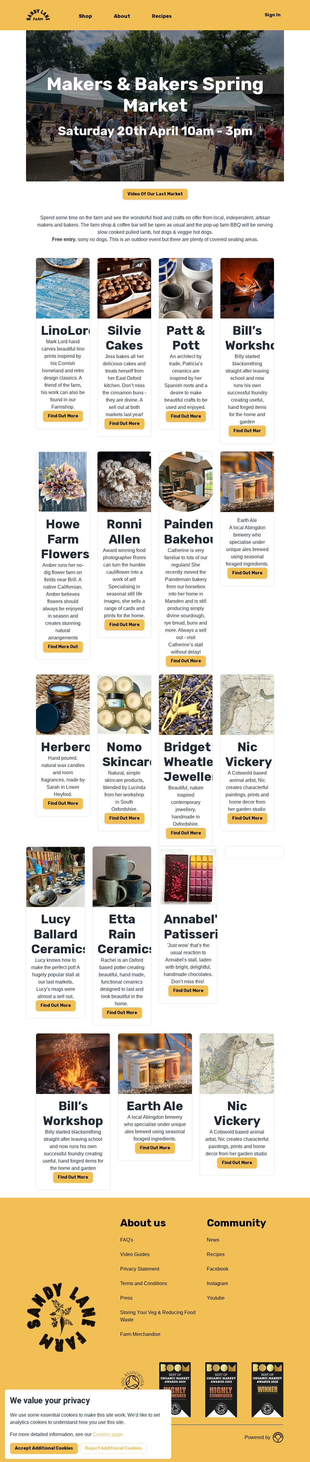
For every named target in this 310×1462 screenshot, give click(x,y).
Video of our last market (155, 194)
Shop (85, 16)
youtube (216, 1297)
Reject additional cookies (113, 1448)
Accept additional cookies (44, 1448)
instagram (217, 1283)
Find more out (63, 646)
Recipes (162, 16)
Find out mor (247, 430)
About (122, 16)
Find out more (63, 416)
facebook (217, 1268)
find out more (247, 573)
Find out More (188, 990)
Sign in (273, 15)
